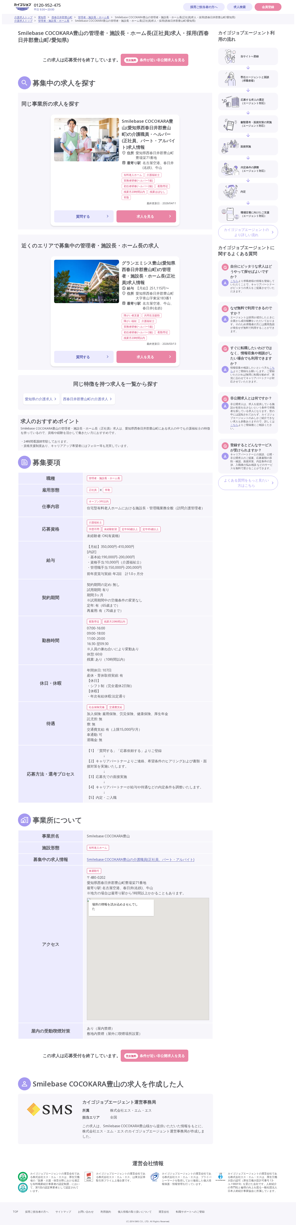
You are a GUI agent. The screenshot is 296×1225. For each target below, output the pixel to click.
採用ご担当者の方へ (204, 7)
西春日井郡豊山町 (62, 17)
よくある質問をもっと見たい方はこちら (246, 483)
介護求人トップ (23, 17)
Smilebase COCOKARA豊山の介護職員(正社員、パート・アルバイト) (140, 859)
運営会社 (164, 1212)
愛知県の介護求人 (39, 399)
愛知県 (42, 17)
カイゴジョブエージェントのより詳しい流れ (246, 232)
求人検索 (240, 7)
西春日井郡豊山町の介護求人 (85, 399)
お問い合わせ (86, 1212)
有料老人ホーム (98, 847)
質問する (83, 216)
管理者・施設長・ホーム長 (93, 17)
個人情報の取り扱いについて (135, 1212)
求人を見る (145, 216)
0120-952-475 (47, 5)
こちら (234, 281)
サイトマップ (63, 1212)
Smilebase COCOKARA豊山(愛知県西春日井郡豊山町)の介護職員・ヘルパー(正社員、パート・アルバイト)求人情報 (148, 134)
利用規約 (106, 1212)
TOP (15, 1212)
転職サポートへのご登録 (190, 1212)
